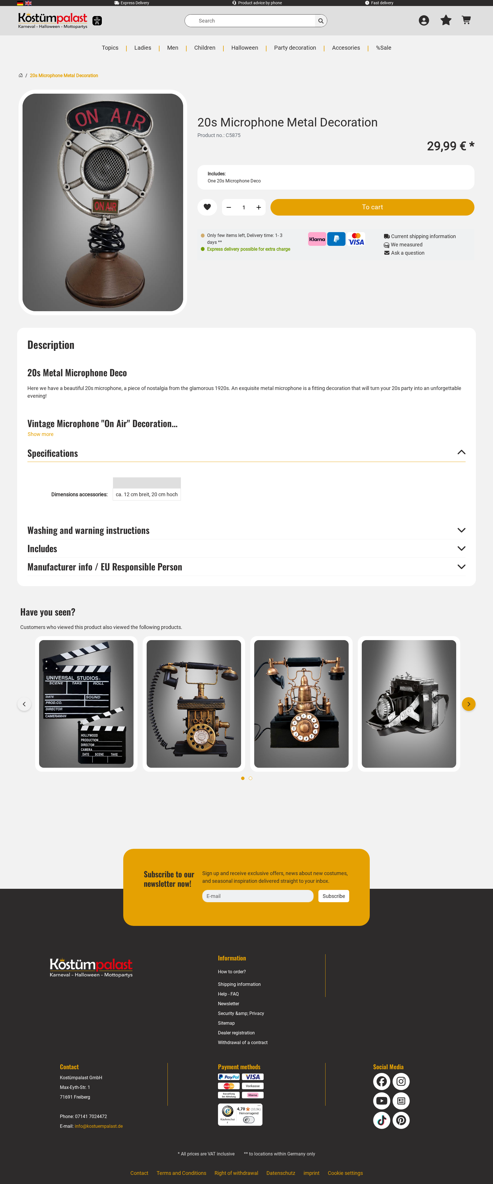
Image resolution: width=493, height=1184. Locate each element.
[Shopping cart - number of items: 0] (466, 20)
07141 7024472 (91, 1116)
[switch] (248, 1119)
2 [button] (250, 778)
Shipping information (239, 984)
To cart (372, 207)
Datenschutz (280, 1173)
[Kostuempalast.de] (52, 21)
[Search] (321, 21)
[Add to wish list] (207, 207)
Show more (41, 434)
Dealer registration (236, 1033)
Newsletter (228, 1003)
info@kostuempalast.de (99, 1126)
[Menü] (259, 1106)
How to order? (232, 971)
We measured (406, 245)
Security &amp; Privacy (241, 1013)
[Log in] (424, 21)
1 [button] (242, 778)
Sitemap (226, 1023)
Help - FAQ (228, 994)
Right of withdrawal (236, 1173)
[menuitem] (20, 3)
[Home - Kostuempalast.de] (91, 968)
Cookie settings (345, 1173)
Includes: (217, 173)
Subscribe (334, 896)
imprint (312, 1173)
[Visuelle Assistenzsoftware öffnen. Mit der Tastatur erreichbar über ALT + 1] (93, 21)
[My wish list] (445, 21)
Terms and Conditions (181, 1173)
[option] (103, 202)
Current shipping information (423, 236)
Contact (139, 1173)
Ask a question (407, 253)
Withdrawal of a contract (243, 1042)
